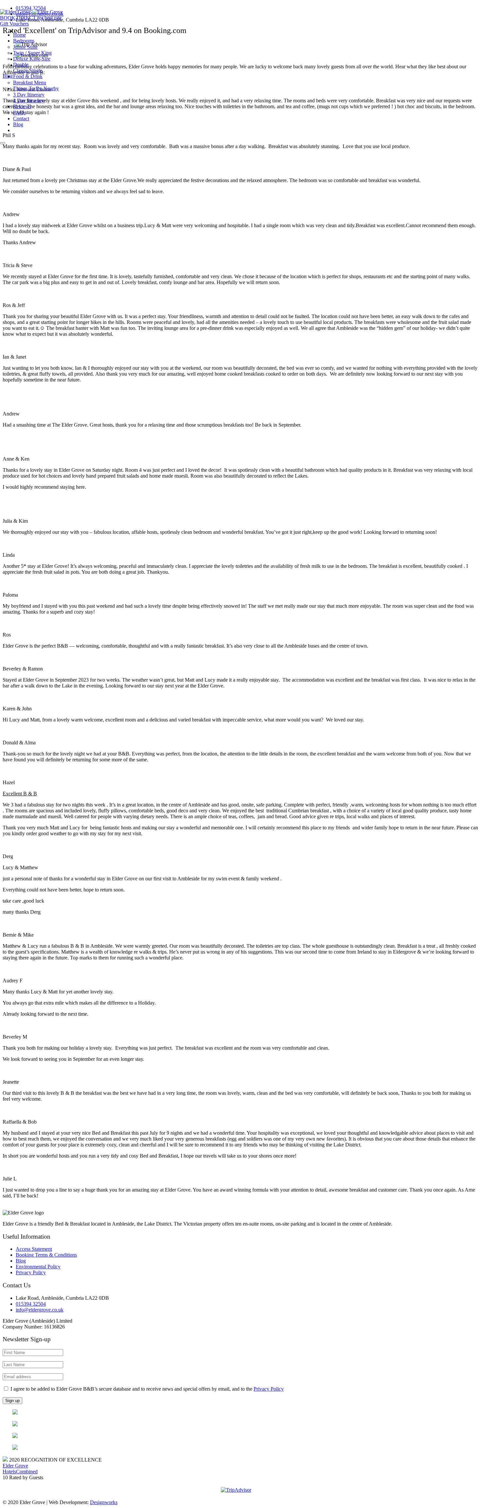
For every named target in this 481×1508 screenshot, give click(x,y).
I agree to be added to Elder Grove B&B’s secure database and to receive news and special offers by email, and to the (146, 1389)
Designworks (103, 1502)
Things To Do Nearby (36, 88)
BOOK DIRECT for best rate (31, 18)
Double (20, 64)
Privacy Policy (31, 1272)
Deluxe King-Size (31, 58)
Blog (18, 124)
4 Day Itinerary (29, 100)
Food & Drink (28, 76)
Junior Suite (25, 47)
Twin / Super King (32, 53)
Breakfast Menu (29, 82)
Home (19, 35)
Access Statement (34, 1249)
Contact (21, 118)
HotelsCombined (20, 1471)
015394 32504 (31, 8)
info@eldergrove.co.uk (39, 1310)
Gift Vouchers (14, 23)
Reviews (22, 106)
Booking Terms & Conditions (46, 1255)
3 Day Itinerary (29, 94)
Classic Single (27, 70)
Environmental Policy (38, 1266)
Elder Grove (15, 1465)
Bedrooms (23, 40)
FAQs (19, 112)
